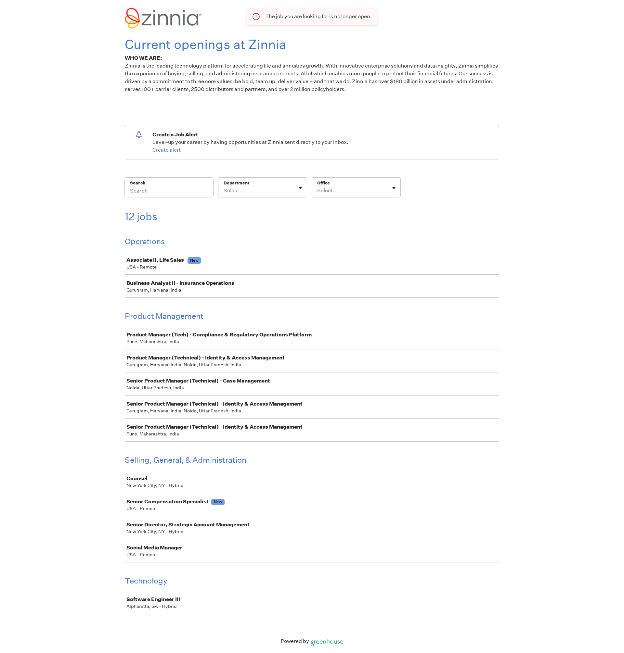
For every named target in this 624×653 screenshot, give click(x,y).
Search (137, 183)
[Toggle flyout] (300, 188)
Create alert (166, 150)
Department (236, 183)
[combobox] (224, 190)
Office (323, 183)
